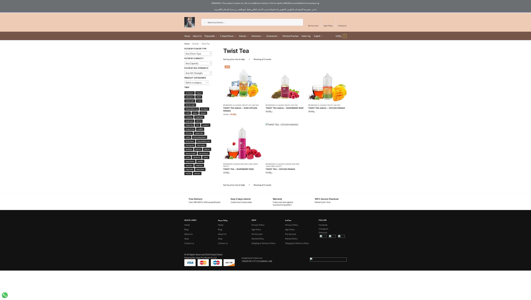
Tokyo (206, 157)
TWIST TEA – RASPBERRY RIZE (238, 169)
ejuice (195, 113)
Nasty (188, 137)
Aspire (199, 93)
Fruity (245, 105)
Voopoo (197, 173)
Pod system (190, 141)
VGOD (188, 173)
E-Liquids (237, 105)
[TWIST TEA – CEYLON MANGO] (285, 142)
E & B (187, 113)
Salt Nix (207, 149)
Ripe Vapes (201, 145)
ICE (249, 105)
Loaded (200, 129)
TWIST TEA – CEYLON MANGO (280, 169)
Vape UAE (189, 169)
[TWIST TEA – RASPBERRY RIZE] (242, 142)
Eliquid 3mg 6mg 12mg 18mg (245, 164)
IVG (197, 125)
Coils (199, 101)
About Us (188, 234)
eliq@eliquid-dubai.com (251, 258)
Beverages (227, 105)
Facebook (323, 225)
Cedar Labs (190, 101)
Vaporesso (200, 169)
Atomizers (189, 97)
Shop (186, 238)
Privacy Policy (258, 225)
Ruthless (189, 149)
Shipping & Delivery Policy (264, 243)
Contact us (189, 243)
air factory (189, 93)
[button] (341, 36)
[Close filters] (213, 49)
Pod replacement (199, 137)
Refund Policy (258, 238)
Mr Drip (189, 133)
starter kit (196, 157)
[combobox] (198, 53)
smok (188, 157)
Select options (242, 120)
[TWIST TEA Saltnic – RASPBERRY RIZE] (285, 83)
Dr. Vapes (204, 109)
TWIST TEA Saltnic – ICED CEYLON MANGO (240, 109)
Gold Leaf (189, 121)
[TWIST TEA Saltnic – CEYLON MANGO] (327, 83)
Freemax (189, 117)
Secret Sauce (203, 153)
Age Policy (328, 26)
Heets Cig (189, 125)
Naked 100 (199, 133)
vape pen (189, 165)
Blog (186, 229)
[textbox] (198, 54)
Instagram (323, 229)
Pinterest (323, 232)
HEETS (198, 121)
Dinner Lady (190, 105)
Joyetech (205, 125)
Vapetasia (199, 165)
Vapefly (200, 161)
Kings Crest (190, 129)
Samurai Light (191, 153)
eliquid (203, 113)
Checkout (342, 26)
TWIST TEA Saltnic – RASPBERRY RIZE (284, 108)
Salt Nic (255, 105)
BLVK (199, 97)
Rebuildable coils (203, 141)
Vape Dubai (190, 161)
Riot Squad (190, 145)
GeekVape (199, 117)
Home (187, 44)
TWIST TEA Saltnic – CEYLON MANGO (326, 108)
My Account (313, 26)
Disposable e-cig (192, 109)
